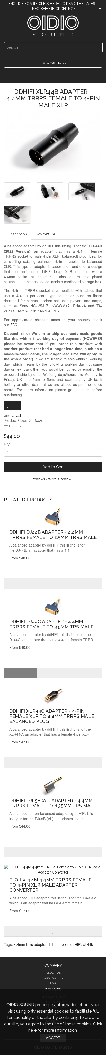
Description (17, 234)
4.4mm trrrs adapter (30, 944)
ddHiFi (20, 415)
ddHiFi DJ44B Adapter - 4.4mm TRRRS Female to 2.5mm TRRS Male (53, 534)
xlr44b (88, 944)
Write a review (59, 478)
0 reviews (37, 478)
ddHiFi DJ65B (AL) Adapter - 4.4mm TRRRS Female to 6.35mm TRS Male (52, 803)
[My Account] (97, 9)
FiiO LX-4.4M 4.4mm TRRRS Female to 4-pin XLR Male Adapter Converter (50, 885)
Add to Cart (53, 466)
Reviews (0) (45, 234)
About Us (53, 972)
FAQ (13, 324)
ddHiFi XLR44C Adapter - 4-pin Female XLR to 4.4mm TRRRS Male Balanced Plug (51, 716)
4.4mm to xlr (58, 944)
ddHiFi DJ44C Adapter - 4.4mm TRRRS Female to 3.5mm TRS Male (51, 624)
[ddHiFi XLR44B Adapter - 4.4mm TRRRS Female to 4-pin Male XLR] (53, 144)
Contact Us (53, 978)
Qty (7, 444)
